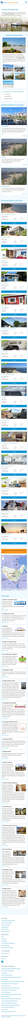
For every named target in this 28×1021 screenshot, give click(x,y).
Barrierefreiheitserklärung (7, 947)
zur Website (6, 610)
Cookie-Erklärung (5, 945)
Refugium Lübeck (6, 237)
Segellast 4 (4, 260)
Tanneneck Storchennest (7, 466)
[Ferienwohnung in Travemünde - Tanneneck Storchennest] (14, 461)
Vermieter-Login (5, 953)
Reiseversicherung (5, 931)
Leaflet (3, 589)
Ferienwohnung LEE (6, 511)
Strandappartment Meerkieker (9, 328)
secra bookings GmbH (14, 1015)
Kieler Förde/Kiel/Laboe (6, 975)
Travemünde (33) (8, 98)
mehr (25, 135)
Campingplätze (4, 927)
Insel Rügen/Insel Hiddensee (8, 1007)
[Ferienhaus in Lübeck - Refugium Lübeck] (14, 233)
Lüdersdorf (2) (7, 96)
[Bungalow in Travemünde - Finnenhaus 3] (14, 301)
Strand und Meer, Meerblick (8, 374)
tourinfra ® (16, 589)
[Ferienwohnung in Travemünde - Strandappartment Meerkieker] (14, 324)
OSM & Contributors (8, 590)
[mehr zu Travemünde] (14, 124)
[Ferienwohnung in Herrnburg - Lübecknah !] (14, 347)
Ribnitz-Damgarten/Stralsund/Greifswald (10, 1005)
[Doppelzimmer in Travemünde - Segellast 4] (14, 255)
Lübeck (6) (6, 94)
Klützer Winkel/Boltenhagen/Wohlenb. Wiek (11, 994)
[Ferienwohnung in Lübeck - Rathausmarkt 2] (14, 416)
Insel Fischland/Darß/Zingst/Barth (9, 1003)
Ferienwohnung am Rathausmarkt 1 (10, 443)
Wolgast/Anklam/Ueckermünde (8, 1011)
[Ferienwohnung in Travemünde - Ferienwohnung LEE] (14, 507)
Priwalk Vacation (5, 488)
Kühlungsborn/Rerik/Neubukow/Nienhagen (11, 998)
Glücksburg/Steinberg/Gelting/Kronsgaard (10, 968)
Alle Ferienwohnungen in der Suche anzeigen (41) (14, 551)
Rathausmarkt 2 (5, 420)
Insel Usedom (4, 1009)
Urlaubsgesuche (5, 929)
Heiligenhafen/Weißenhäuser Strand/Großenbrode (12, 981)
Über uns (3, 958)
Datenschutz (4, 941)
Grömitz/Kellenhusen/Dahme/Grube (9, 983)
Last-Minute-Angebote (6, 922)
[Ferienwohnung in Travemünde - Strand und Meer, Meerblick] (14, 370)
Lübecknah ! (5, 351)
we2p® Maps (11, 589)
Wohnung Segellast (6, 534)
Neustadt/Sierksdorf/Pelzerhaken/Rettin (10, 988)
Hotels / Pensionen (5, 925)
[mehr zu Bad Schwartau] (14, 184)
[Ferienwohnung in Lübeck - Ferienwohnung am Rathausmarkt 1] (14, 438)
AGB (2, 936)
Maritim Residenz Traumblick (8, 214)
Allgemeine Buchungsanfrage (8, 920)
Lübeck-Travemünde (5, 992)
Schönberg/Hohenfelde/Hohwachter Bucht (11, 977)
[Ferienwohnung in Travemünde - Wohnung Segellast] (14, 530)
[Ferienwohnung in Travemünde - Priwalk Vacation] (14, 484)
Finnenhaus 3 (5, 306)
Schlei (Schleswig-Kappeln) (7, 970)
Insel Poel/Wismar (5, 996)
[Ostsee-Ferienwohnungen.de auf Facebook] (2, 961)
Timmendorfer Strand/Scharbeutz (9, 990)
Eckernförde (4, 973)
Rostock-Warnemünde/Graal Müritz (9, 1001)
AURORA (4, 397)
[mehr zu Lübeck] (14, 155)
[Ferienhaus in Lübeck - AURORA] (14, 393)
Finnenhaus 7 (5, 283)
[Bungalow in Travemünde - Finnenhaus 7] (14, 278)
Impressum (3, 939)
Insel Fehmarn (4, 979)
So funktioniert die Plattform (8, 943)
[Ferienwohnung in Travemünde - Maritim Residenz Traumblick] (14, 210)
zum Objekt (14, 223)
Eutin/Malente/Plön (5, 986)
